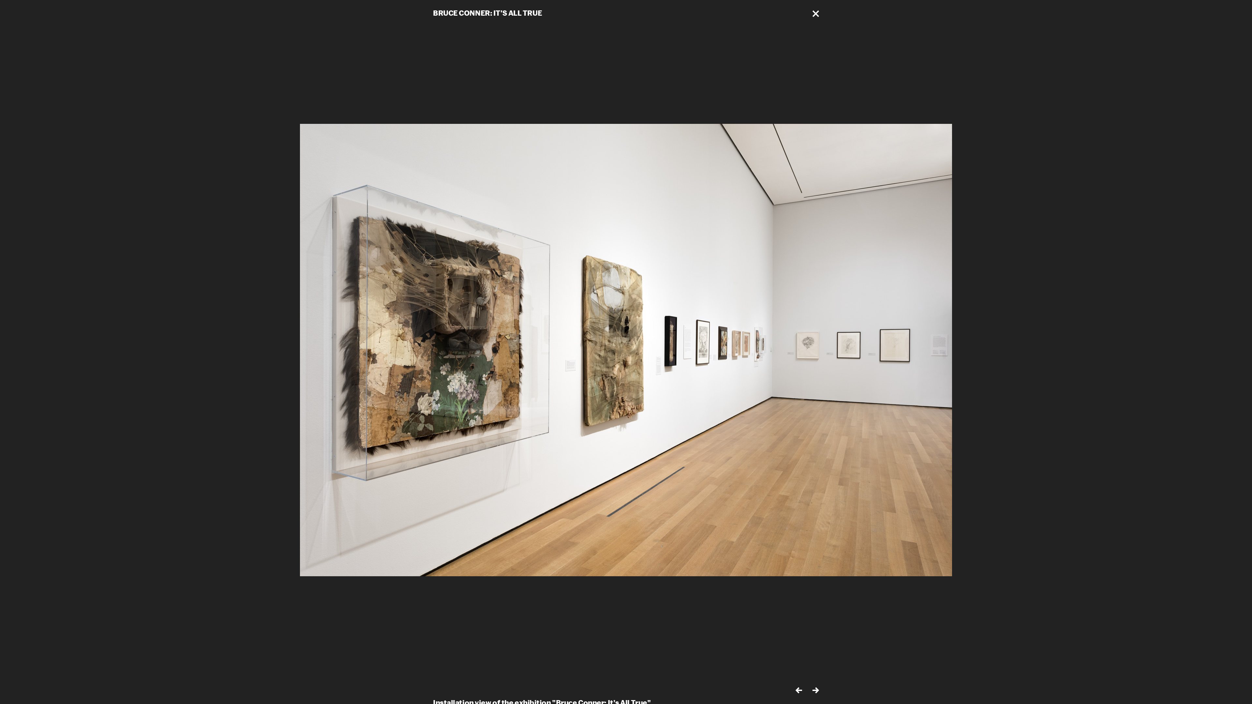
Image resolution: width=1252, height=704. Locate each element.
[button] (816, 14)
